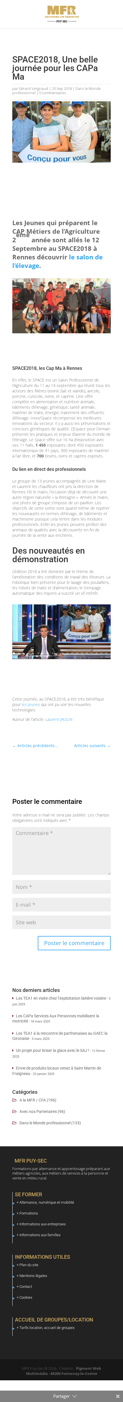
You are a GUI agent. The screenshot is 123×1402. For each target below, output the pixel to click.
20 (106, 653)
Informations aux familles (40, 1235)
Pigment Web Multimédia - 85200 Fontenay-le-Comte (63, 1371)
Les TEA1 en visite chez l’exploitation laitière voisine (61, 998)
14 (77, 653)
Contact (25, 1286)
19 (101, 653)
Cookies (25, 1297)
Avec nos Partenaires (38, 1111)
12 (67, 653)
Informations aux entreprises (42, 1224)
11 (62, 653)
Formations (28, 1213)
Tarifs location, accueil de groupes (47, 1328)
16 (87, 653)
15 (82, 653)
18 (97, 653)
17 (92, 653)
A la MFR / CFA (32, 1100)
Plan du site (28, 1265)
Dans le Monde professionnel (44, 1123)
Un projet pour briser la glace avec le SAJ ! (52, 1050)
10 (58, 653)
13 (72, 653)
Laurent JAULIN (58, 719)
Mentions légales (33, 1276)
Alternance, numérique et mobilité (46, 1202)
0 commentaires (52, 92)
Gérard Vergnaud (33, 88)
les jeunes (31, 704)
